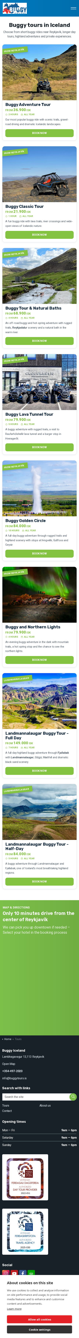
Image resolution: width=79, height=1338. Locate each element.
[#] (14, 1273)
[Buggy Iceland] (15, 8)
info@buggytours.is (14, 1078)
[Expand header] (73, 8)
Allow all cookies (39, 1319)
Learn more (14, 1309)
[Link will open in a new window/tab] (6, 1273)
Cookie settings (39, 1329)
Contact (7, 1111)
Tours (5, 1105)
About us (45, 1105)
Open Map (8, 1064)
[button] (73, 1097)
